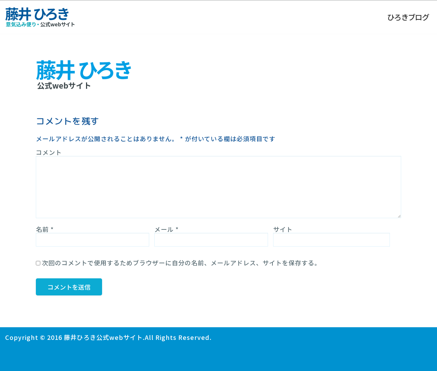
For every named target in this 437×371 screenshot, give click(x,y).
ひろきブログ (408, 16)
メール (166, 229)
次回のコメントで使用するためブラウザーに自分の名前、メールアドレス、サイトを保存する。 (181, 262)
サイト (283, 229)
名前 (45, 229)
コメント (49, 152)
